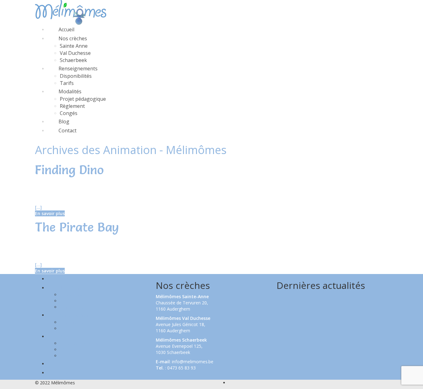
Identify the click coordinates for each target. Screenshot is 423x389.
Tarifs (67, 83)
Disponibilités (76, 76)
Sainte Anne (74, 45)
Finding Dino (69, 169)
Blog (64, 121)
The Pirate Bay (77, 227)
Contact (67, 130)
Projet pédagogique (83, 98)
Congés (68, 113)
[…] (38, 207)
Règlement (72, 106)
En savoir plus (50, 213)
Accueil (66, 29)
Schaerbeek (73, 60)
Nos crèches (73, 38)
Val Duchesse (75, 53)
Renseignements (78, 68)
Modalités (70, 91)
